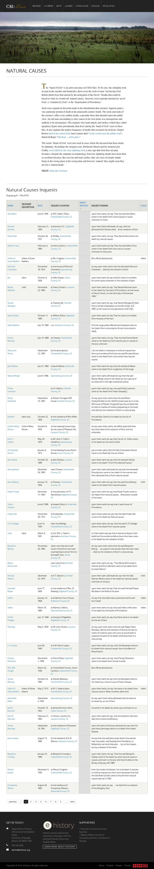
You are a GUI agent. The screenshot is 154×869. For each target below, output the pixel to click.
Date (40, 205)
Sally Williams (13, 325)
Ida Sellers (12, 213)
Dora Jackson (13, 469)
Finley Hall (12, 514)
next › (72, 801)
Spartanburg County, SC (61, 375)
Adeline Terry (13, 245)
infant (10, 598)
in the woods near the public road (105, 133)
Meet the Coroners (58, 170)
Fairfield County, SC (66, 401)
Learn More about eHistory (59, 847)
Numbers (48, 6)
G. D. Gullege (13, 523)
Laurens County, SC (59, 432)
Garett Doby (13, 315)
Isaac (10, 533)
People (119, 865)
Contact (127, 865)
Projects (110, 865)
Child (143, 205)
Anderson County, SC (64, 325)
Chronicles (82, 6)
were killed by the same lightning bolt (67, 150)
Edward (11, 416)
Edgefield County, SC (60, 419)
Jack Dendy (12, 459)
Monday (11, 626)
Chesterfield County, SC (61, 216)
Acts (58, 6)
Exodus (95, 6)
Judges (68, 6)
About (102, 865)
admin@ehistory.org (21, 850)
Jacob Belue (13, 366)
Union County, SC (65, 453)
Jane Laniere (13, 738)
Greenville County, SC (60, 791)
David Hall (12, 236)
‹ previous (12, 801)
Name (10, 205)
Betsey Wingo (14, 375)
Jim (9, 277)
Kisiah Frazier (13, 491)
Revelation (109, 6)
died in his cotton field (59, 133)
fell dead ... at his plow (68, 136)
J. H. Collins (12, 645)
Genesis (36, 6)
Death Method (84, 204)
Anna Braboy (13, 482)
